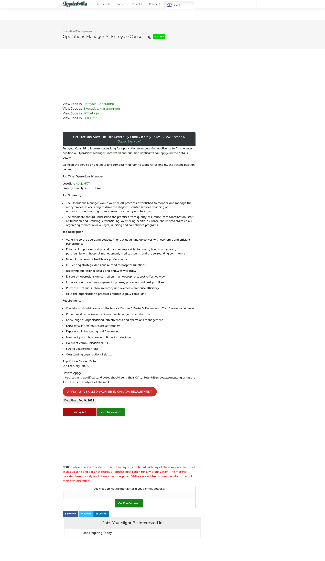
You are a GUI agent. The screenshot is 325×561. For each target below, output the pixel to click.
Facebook (71, 514)
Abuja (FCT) (83, 183)
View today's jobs (111, 412)
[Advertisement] (129, 72)
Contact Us (155, 4)
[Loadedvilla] (75, 5)
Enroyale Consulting (98, 104)
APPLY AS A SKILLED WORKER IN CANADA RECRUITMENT (109, 392)
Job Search (103, 4)
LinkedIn (102, 514)
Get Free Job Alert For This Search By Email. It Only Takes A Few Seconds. (129, 139)
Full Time (90, 118)
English (176, 5)
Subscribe (122, 4)
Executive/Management (78, 31)
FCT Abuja (91, 113)
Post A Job (138, 4)
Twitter (87, 514)
